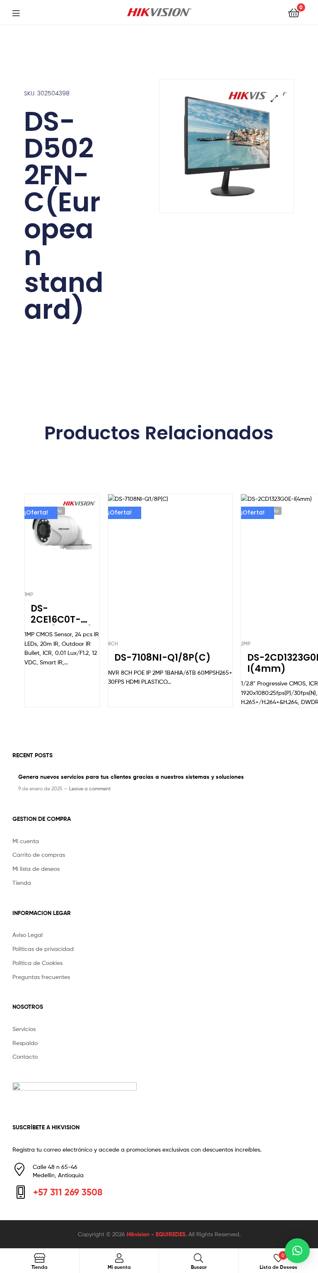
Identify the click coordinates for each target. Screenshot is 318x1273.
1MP (28, 594)
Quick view (82, 543)
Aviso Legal (27, 934)
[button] (274, 98)
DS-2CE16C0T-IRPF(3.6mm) (62, 614)
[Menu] (21, 12)
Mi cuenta (25, 840)
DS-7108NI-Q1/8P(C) (162, 657)
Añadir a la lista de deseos (41, 543)
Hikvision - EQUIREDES (156, 1234)
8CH (113, 643)
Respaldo (25, 1042)
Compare (61, 543)
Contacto (25, 1056)
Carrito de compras (38, 854)
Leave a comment (90, 788)
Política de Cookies (37, 962)
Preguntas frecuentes (41, 976)
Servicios (24, 1028)
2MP (246, 643)
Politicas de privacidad (43, 948)
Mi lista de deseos (36, 868)
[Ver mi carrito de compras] (293, 12)
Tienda (21, 882)
